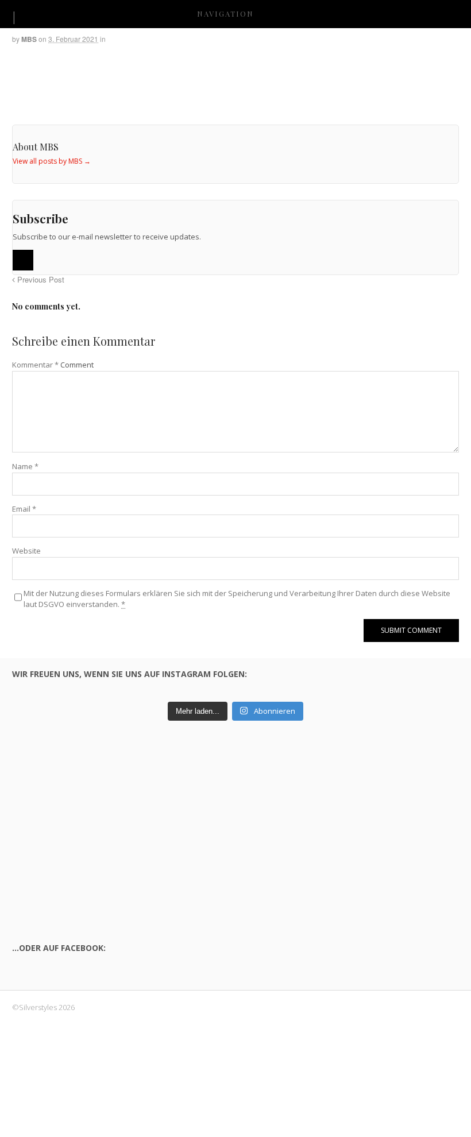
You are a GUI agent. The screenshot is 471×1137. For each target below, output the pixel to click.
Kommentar (35, 364)
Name (25, 466)
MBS (29, 39)
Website (26, 551)
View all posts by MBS (52, 161)
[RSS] (23, 260)
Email (24, 509)
